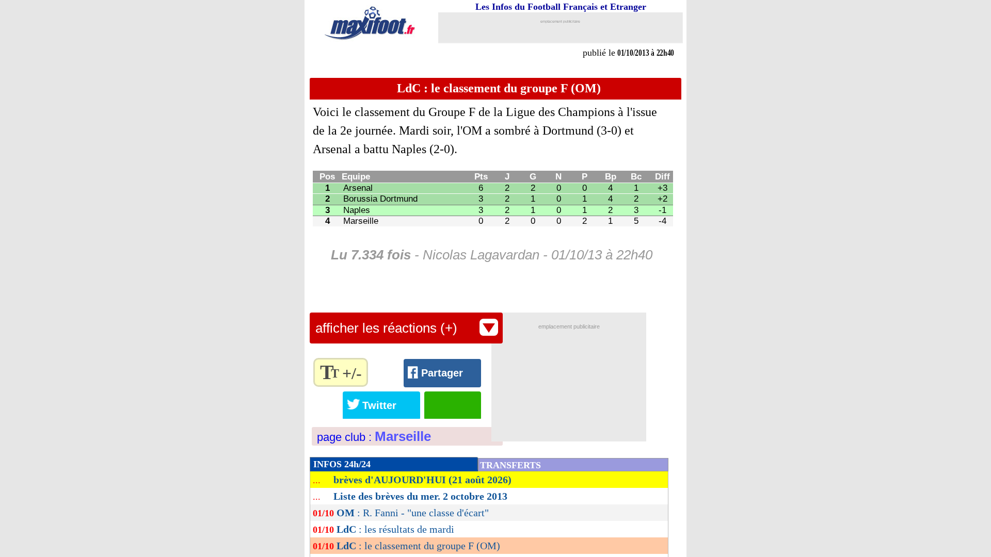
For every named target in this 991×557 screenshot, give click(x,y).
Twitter (379, 405)
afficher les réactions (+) (386, 328)
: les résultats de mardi (395, 529)
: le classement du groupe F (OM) (418, 545)
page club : (374, 437)
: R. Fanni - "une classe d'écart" (413, 512)
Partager (442, 373)
